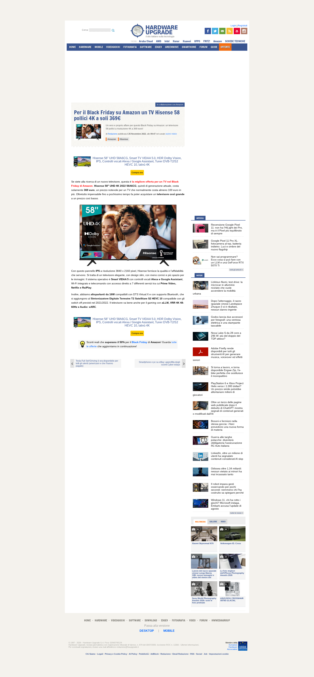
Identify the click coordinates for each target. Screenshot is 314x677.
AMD (158, 41)
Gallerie (213, 521)
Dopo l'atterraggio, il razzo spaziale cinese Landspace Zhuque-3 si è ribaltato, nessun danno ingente (226, 305)
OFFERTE (225, 47)
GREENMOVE (172, 47)
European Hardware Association (232, 647)
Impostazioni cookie (219, 654)
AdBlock (154, 654)
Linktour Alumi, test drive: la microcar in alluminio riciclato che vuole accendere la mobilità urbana (218, 288)
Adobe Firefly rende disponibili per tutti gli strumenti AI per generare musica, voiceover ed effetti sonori (217, 354)
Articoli (200, 218)
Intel (167, 41)
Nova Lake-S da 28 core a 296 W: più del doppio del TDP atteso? (226, 335)
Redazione (165, 654)
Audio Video (171, 134)
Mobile (169, 630)
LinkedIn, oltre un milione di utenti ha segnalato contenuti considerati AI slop (227, 456)
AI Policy (133, 654)
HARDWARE (85, 47)
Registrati (242, 25)
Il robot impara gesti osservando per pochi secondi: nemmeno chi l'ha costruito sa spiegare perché (227, 488)
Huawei (187, 41)
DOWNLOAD (151, 620)
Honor (176, 41)
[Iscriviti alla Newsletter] (222, 31)
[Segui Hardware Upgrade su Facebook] (208, 31)
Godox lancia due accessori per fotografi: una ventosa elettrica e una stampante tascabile (227, 321)
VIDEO (192, 620)
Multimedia (200, 521)
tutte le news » (236, 513)
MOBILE (99, 47)
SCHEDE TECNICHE (235, 41)
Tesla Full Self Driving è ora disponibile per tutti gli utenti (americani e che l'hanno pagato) (97, 363)
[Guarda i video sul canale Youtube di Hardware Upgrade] (237, 31)
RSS (192, 654)
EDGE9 (158, 47)
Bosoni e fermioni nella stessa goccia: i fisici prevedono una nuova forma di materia (227, 425)
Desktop (147, 630)
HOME (72, 47)
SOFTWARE (146, 47)
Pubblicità (144, 654)
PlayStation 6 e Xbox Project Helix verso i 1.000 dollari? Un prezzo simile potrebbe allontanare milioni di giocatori (218, 389)
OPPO (197, 41)
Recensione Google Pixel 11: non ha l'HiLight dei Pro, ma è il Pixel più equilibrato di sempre (227, 229)
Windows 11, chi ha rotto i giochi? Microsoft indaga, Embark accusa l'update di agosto (226, 504)
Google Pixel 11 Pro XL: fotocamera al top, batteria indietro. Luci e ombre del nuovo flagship (226, 245)
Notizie (199, 275)
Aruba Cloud (146, 41)
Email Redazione (180, 654)
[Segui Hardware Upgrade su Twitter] (215, 31)
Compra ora (137, 172)
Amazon (217, 41)
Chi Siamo (90, 654)
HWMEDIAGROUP (221, 620)
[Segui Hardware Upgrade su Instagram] (244, 31)
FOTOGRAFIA (130, 47)
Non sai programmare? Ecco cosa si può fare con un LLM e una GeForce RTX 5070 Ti (227, 261)
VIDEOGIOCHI (113, 47)
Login (233, 25)
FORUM (204, 47)
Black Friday (139, 342)
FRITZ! (206, 41)
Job (205, 654)
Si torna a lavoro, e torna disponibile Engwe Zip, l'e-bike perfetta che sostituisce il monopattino (227, 371)
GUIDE (214, 47)
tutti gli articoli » (236, 270)
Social (199, 654)
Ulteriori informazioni (189, 645)
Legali (100, 654)
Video (223, 521)
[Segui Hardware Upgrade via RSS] (229, 31)
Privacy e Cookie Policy (116, 654)
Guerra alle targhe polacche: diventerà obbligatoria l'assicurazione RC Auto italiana (226, 441)
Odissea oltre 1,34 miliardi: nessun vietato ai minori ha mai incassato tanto (226, 471)
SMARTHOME (189, 47)
